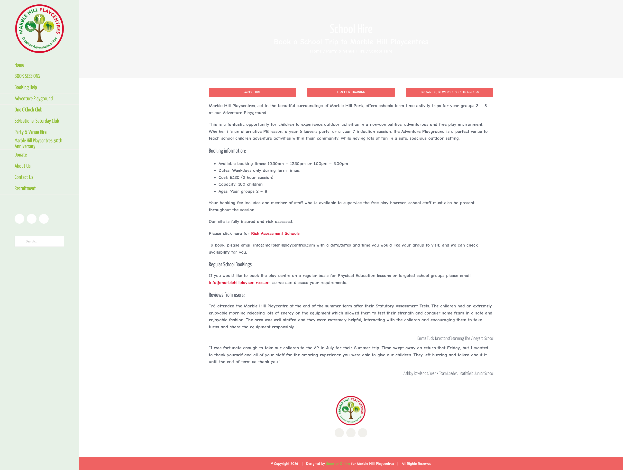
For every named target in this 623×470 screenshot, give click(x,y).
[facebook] (339, 432)
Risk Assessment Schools (275, 233)
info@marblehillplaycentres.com (240, 282)
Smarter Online (338, 463)
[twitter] (351, 432)
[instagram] (362, 432)
